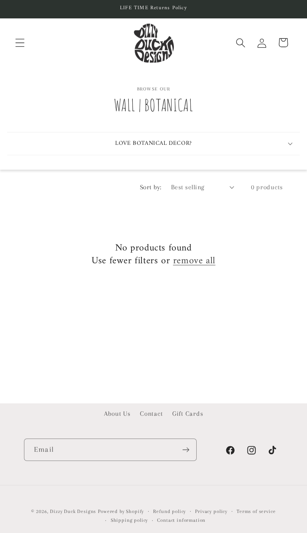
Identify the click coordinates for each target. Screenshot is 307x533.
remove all (194, 261)
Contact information (181, 520)
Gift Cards (187, 413)
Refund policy (169, 511)
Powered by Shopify (121, 511)
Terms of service (256, 511)
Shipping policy (129, 520)
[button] (20, 42)
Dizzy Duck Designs (73, 511)
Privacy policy (211, 511)
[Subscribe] (185, 450)
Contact (151, 413)
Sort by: (150, 187)
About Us (117, 413)
